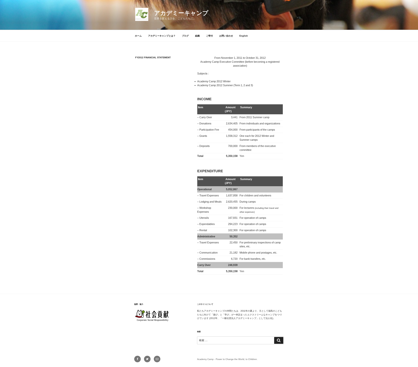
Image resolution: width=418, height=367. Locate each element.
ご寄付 (209, 35)
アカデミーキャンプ (181, 13)
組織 (197, 35)
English (243, 35)
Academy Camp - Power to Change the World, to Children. (227, 359)
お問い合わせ (226, 35)
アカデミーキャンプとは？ (162, 35)
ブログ (185, 35)
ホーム (138, 35)
